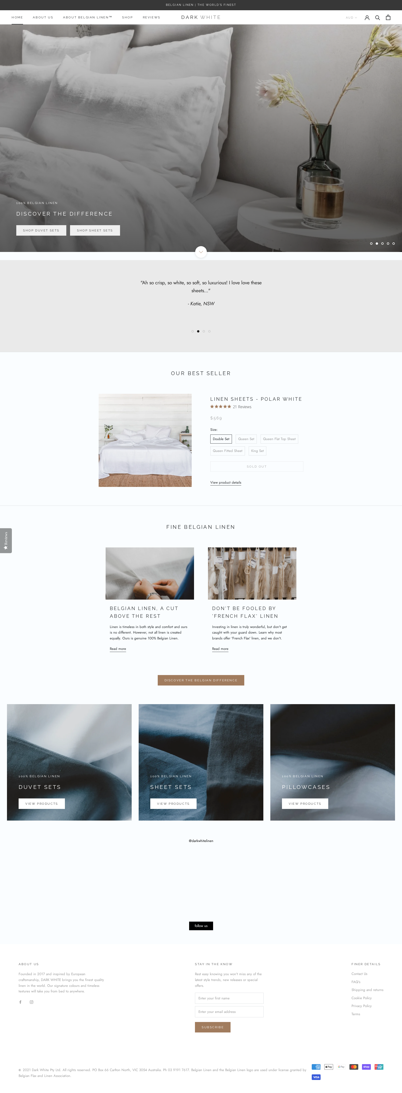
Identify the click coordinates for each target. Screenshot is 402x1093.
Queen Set (246, 438)
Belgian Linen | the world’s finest (201, 5)
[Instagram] (31, 1002)
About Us (43, 17)
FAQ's (356, 981)
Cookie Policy (362, 998)
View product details (225, 482)
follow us (201, 925)
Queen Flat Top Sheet (279, 438)
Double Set (221, 438)
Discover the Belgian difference (201, 680)
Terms (356, 1014)
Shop (127, 17)
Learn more (35, 230)
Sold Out (257, 466)
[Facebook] (20, 1002)
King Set (257, 450)
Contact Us (359, 973)
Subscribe (213, 1027)
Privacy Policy (362, 1005)
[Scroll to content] (201, 252)
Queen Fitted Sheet (227, 450)
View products (41, 803)
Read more (118, 648)
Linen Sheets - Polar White (256, 399)
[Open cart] (388, 17)
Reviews (152, 17)
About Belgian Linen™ (87, 17)
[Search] (377, 17)
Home (17, 17)
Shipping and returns (367, 989)
